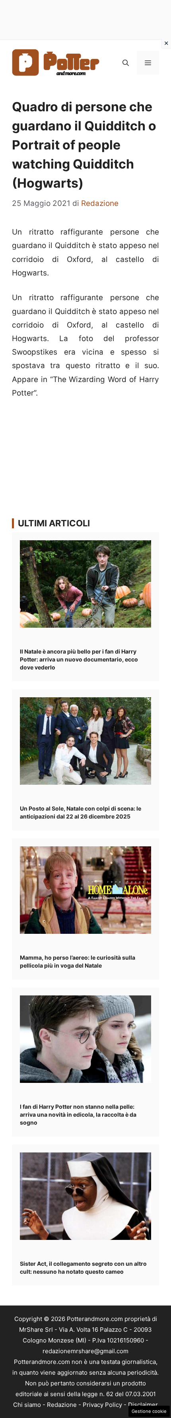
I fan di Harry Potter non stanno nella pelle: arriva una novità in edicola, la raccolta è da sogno (78, 1114)
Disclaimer (143, 1404)
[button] (126, 63)
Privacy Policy (102, 1404)
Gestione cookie (149, 1411)
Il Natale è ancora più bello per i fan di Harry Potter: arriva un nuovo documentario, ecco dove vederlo (79, 659)
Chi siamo (27, 1404)
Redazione (62, 1404)
